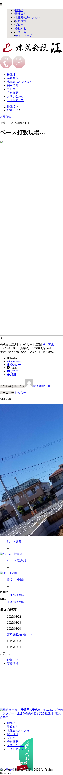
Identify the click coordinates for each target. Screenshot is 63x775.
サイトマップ (23, 35)
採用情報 (20, 21)
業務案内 (20, 13)
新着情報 (12, 663)
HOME (19, 10)
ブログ (19, 24)
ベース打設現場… (18, 560)
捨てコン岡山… (17, 579)
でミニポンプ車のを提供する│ (31, 713)
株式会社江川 (41, 386)
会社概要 (20, 28)
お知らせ (20, 392)
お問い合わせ (23, 32)
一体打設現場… (17, 595)
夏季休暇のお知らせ (19, 634)
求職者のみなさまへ (27, 17)
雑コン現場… (15, 541)
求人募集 (48, 344)
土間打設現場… (17, 602)
